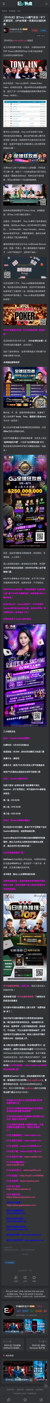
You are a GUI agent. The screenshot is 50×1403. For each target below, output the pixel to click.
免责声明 (20, 1389)
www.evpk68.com (32, 1170)
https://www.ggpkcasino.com (21, 1205)
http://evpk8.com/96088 (35, 1065)
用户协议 (39, 1389)
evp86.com (29, 1088)
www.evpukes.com (29, 1180)
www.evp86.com (20, 40)
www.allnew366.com (17, 1221)
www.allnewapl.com (31, 1234)
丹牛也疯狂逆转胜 (26, 996)
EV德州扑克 (15, 29)
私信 (44, 30)
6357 (26, 1311)
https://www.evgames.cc (19, 1188)
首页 (5, 11)
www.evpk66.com (33, 1156)
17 (20, 1311)
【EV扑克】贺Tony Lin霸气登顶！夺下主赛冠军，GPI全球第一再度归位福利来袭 (24, 20)
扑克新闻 (12, 11)
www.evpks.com (32, 1135)
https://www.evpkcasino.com (21, 1197)
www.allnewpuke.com (17, 1229)
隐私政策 (29, 1389)
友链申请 (10, 1389)
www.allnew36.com (16, 1213)
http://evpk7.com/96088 (31, 1175)
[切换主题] (46, 1386)
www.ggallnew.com (34, 1240)
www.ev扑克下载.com (30, 1151)
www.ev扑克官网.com (30, 1145)
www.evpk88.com (15, 1164)
